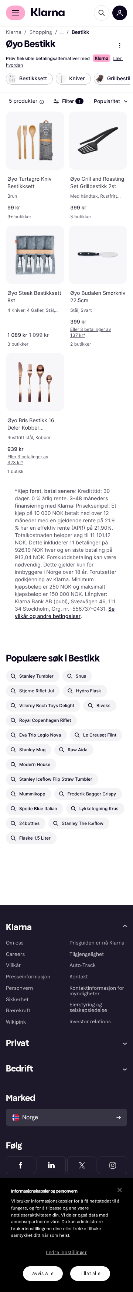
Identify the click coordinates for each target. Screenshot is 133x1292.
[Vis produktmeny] (119, 45)
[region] (66, 1235)
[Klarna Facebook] (20, 1165)
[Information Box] (42, 102)
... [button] (62, 32)
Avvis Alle (43, 1273)
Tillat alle (90, 1273)
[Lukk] (120, 1190)
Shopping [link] (41, 32)
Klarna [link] (13, 32)
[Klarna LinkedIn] (51, 1165)
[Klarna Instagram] (112, 1165)
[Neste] (116, 80)
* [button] (90, 332)
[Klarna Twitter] (81, 1165)
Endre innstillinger (66, 1252)
